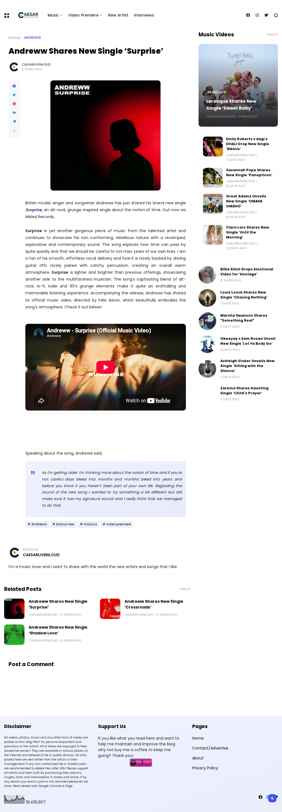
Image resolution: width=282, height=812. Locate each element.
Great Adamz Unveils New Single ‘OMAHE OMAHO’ (246, 201)
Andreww (32, 38)
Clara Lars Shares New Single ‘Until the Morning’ (247, 232)
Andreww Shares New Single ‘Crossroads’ (153, 604)
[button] (14, 131)
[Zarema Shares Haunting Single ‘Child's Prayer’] (207, 394)
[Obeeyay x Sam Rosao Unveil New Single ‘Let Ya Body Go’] (207, 344)
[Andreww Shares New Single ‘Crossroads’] (110, 609)
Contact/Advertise (210, 748)
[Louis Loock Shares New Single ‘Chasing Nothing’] (207, 298)
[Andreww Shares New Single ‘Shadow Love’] (14, 634)
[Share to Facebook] (14, 86)
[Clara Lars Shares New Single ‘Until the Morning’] (213, 235)
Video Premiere (83, 15)
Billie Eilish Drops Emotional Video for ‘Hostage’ (246, 271)
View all (184, 589)
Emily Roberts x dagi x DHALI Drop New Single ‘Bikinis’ (247, 144)
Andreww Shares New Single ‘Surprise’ (58, 604)
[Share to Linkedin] (14, 112)
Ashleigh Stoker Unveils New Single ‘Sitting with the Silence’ (247, 366)
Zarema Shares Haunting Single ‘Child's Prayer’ (244, 390)
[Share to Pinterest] (14, 103)
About (198, 758)
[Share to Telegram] (14, 121)
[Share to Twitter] (14, 95)
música (90, 524)
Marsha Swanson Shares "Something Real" (243, 318)
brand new (65, 524)
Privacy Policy (205, 768)
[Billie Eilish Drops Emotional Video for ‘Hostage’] (207, 275)
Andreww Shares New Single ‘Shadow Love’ (58, 630)
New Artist (118, 15)
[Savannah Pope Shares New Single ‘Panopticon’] (213, 178)
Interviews (144, 15)
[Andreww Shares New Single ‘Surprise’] (14, 609)
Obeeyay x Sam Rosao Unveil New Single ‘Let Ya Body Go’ (247, 341)
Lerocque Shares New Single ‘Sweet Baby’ (231, 104)
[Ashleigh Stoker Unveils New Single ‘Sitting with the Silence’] (207, 369)
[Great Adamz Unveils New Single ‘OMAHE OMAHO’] (213, 204)
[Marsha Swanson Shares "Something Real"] (207, 321)
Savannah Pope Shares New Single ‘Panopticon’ (249, 172)
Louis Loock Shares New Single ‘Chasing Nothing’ (243, 295)
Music (53, 15)
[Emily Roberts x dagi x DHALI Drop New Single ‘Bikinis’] (213, 146)
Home (14, 37)
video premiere (118, 524)
